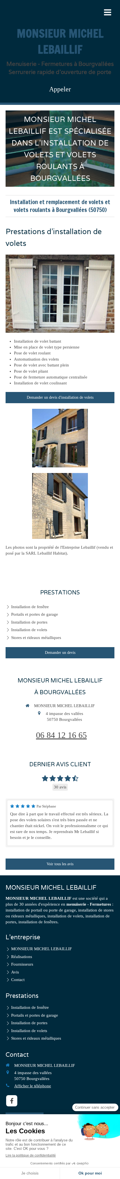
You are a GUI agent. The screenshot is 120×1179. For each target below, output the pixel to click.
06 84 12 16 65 (61, 735)
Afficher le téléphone (32, 1086)
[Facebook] (11, 1100)
